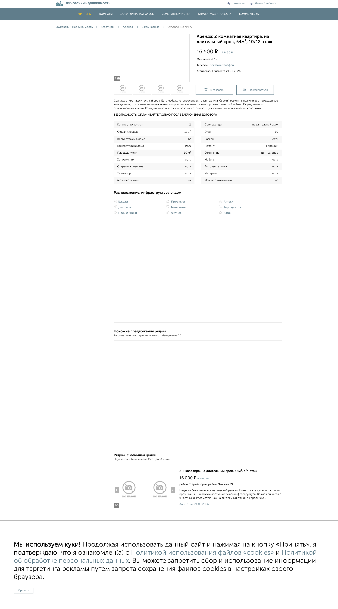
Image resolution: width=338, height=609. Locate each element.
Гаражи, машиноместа (214, 14)
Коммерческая (249, 14)
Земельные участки (176, 14)
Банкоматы (178, 207)
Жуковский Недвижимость (74, 27)
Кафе (227, 213)
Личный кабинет (265, 3)
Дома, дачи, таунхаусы (137, 14)
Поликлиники (127, 213)
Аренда (128, 27)
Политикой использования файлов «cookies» (202, 553)
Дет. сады (124, 207)
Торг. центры (232, 207)
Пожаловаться (258, 90)
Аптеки (228, 201)
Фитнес (175, 213)
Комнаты (106, 14)
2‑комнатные (150, 27)
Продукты (177, 201)
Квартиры (85, 14)
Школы (123, 201)
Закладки (239, 3)
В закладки (217, 90)
